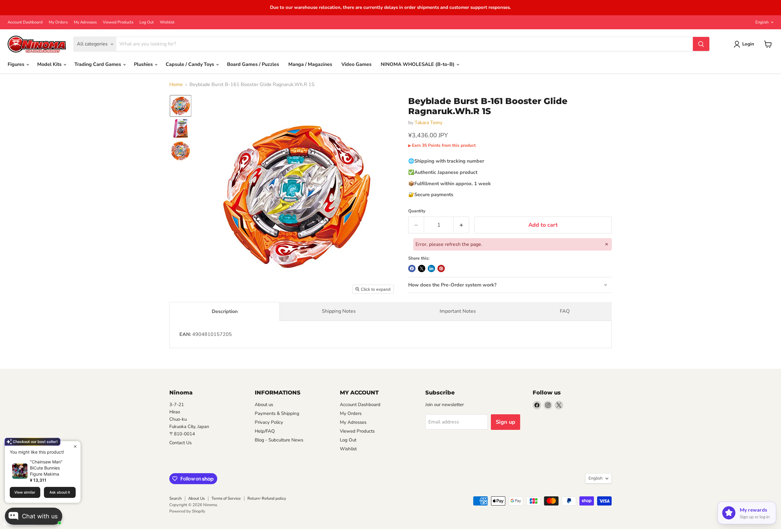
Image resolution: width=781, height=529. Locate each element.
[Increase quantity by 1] (461, 225)
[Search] (701, 44)
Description (225, 311)
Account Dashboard (25, 22)
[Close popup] (75, 446)
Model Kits (50, 64)
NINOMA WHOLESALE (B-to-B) (418, 64)
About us (264, 404)
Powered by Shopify (187, 511)
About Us (196, 498)
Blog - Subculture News (279, 440)
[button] (180, 105)
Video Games (356, 64)
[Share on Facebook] (412, 268)
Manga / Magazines (310, 64)
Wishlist (167, 22)
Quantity (416, 211)
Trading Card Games (98, 64)
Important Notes (458, 311)
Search (175, 498)
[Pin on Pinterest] (441, 268)
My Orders (58, 22)
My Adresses (85, 22)
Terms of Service (226, 498)
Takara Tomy (428, 122)
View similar (24, 492)
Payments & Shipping (277, 413)
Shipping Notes (339, 311)
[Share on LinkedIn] (431, 268)
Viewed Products (118, 22)
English (761, 22)
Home (176, 84)
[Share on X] (421, 268)
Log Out (146, 22)
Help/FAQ (265, 431)
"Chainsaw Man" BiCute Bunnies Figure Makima (46, 468)
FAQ (565, 311)
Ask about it (59, 492)
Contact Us (180, 443)
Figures (17, 64)
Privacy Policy (269, 422)
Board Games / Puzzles (253, 64)
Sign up (505, 422)
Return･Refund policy (266, 498)
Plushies (144, 64)
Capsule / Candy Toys (190, 64)
